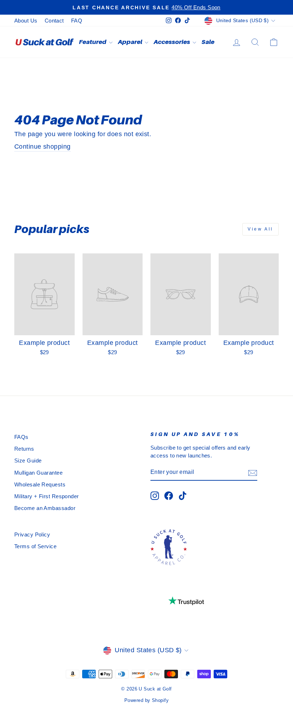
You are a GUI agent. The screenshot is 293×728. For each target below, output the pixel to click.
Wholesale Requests (39, 484)
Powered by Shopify (146, 700)
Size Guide (28, 460)
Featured (93, 41)
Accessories (172, 41)
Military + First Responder (46, 496)
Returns (24, 449)
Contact (54, 21)
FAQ (76, 21)
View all (260, 229)
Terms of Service (35, 546)
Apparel (130, 41)
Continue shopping (42, 146)
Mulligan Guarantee (38, 473)
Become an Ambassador (44, 508)
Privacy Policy (32, 534)
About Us (26, 21)
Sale (208, 41)
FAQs (21, 437)
